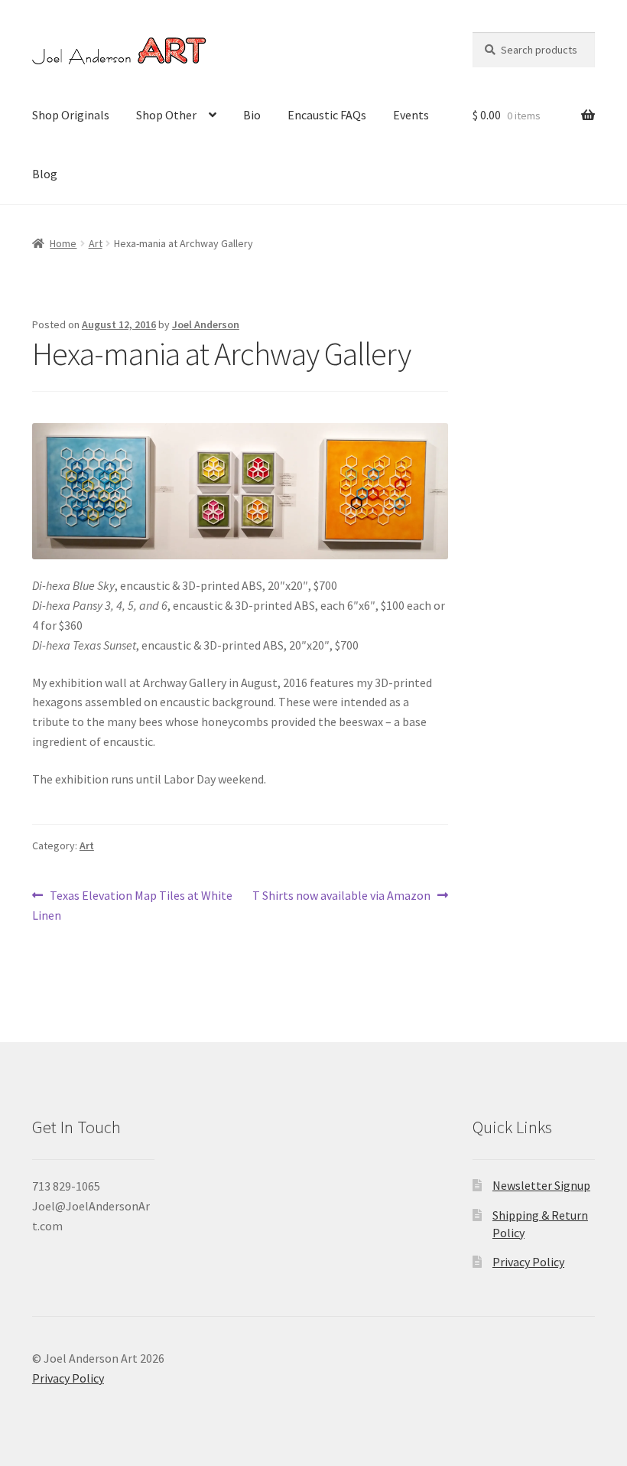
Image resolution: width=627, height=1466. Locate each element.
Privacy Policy (528, 1261)
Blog (44, 173)
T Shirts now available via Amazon (341, 896)
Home (63, 243)
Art (95, 243)
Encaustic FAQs (327, 114)
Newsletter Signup (541, 1185)
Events (411, 114)
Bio (252, 114)
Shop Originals (70, 114)
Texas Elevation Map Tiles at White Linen (132, 905)
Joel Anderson (205, 324)
